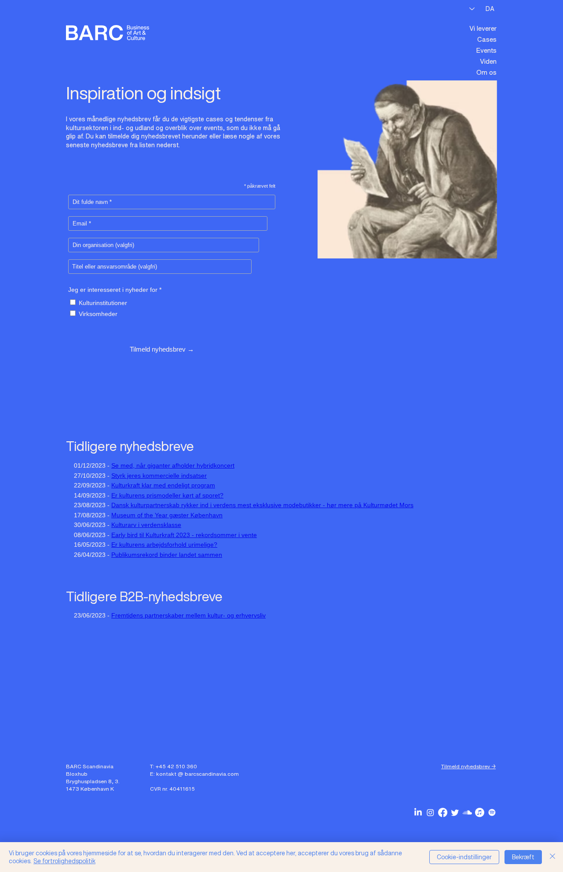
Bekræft (523, 856)
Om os (486, 72)
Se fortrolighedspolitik (64, 860)
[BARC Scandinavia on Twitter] (455, 812)
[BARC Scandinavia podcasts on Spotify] (492, 812)
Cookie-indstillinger (464, 856)
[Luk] (552, 857)
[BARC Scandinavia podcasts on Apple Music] (479, 812)
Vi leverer (483, 28)
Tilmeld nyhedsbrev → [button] (468, 766)
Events (486, 50)
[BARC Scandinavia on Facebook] (442, 812)
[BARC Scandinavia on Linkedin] (418, 812)
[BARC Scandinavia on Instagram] (430, 812)
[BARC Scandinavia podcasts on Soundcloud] (467, 812)
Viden (488, 61)
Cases (487, 39)
